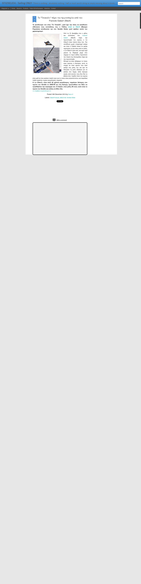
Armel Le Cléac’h (74, 27)
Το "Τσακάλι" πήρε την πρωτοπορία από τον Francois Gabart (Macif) (60, 19)
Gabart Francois (54, 98)
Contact (53, 8)
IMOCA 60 (63, 98)
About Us (19, 8)
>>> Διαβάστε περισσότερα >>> (42, 91)
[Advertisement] (98, 49)
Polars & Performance (36, 8)
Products (25, 8)
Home (13, 8)
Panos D (70, 94)
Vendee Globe (71, 98)
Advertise (47, 8)
